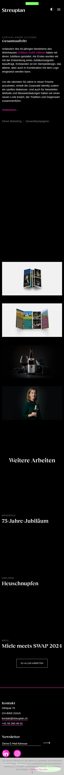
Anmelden (47, 742)
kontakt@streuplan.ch (15, 718)
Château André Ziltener (31, 52)
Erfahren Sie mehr (38, 769)
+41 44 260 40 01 (12, 723)
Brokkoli (32, 3)
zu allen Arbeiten (32, 663)
